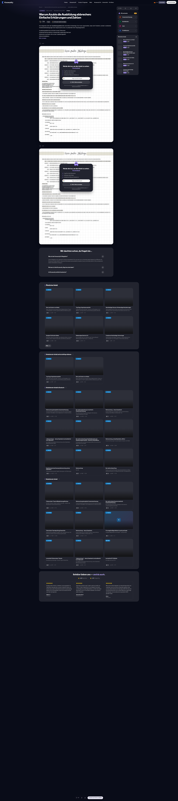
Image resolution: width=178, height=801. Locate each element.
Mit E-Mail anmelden (77, 82)
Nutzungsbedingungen (82, 85)
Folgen (48, 21)
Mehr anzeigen (42, 38)
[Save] (125, 8)
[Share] (131, 8)
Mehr (47, 345)
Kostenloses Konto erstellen (95, 797)
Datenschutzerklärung (76, 86)
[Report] (136, 8)
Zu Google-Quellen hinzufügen (60, 21)
